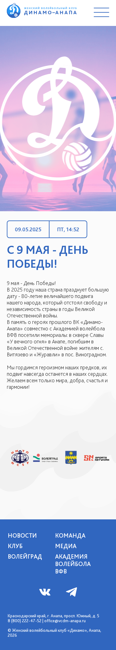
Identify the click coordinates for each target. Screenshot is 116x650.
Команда (70, 535)
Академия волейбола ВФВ (73, 564)
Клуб (15, 546)
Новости (22, 535)
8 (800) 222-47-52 (24, 620)
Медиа (65, 546)
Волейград (25, 556)
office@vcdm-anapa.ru (65, 620)
